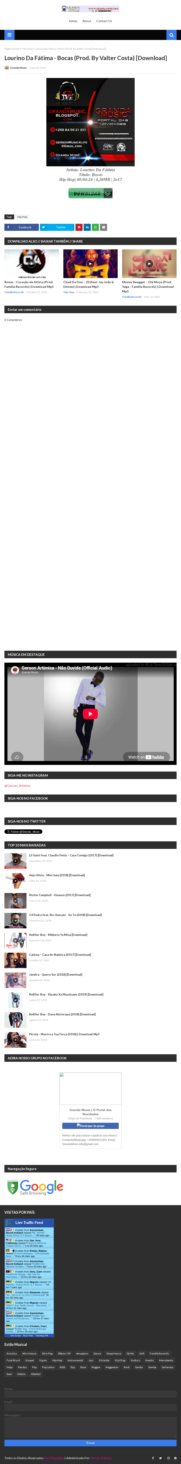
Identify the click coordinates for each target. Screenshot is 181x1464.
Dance (97, 1353)
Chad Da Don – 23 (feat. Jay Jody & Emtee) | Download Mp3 (88, 284)
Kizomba (104, 1360)
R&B (62, 1367)
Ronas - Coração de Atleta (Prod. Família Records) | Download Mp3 (28, 284)
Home (73, 21)
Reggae (96, 1367)
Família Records (159, 1353)
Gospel (29, 1360)
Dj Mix (130, 1353)
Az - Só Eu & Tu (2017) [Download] (25, 1295)
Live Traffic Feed (29, 1223)
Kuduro (135, 1360)
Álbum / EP (64, 1353)
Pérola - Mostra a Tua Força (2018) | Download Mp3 (64, 1034)
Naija (10, 1367)
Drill (142, 1353)
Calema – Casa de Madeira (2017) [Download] (60, 954)
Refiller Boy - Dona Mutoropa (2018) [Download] (62, 1014)
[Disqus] (90, 475)
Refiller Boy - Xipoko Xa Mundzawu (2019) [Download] (66, 994)
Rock (127, 1367)
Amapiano (82, 1353)
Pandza (22, 1367)
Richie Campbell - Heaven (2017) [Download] (59, 895)
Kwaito (149, 1360)
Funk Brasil (13, 1360)
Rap (73, 1367)
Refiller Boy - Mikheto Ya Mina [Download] (58, 935)
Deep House (114, 1353)
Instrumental (75, 1360)
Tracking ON (41, 1335)
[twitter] (160, 1458)
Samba (139, 1367)
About (86, 21)
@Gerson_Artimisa (17, 785)
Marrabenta (166, 1360)
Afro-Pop (47, 1353)
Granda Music (18, 67)
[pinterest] (175, 1458)
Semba (152, 1367)
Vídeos (21, 1374)
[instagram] (168, 1458)
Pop (34, 1367)
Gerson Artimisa (100, 1458)
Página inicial (11, 48)
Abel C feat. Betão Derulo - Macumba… (28, 1305)
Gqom (43, 1360)
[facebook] (153, 1458)
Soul (9, 1374)
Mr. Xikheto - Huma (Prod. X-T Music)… (26, 1234)
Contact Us (104, 21)
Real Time (28, 1335)
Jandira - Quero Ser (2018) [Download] (55, 974)
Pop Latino (48, 1367)
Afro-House (29, 1353)
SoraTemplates (54, 1458)
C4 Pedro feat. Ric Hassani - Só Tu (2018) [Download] (65, 915)
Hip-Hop (27, 48)
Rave (83, 1367)
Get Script (16, 1335)
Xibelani (36, 1374)
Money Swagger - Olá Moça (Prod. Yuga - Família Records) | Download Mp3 (148, 286)
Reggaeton (112, 1367)
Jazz (91, 1360)
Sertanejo (167, 1367)
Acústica (12, 1353)
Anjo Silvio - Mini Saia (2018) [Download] (57, 875)
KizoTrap (120, 1360)
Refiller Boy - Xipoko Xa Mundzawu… (26, 1317)
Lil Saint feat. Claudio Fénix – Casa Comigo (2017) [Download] (71, 855)
